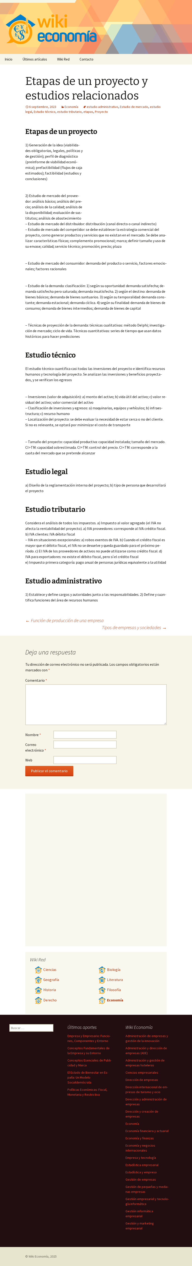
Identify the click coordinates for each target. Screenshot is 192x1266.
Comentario (36, 680)
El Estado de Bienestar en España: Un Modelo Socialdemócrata (87, 1077)
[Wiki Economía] (96, 27)
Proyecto (101, 112)
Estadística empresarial (142, 1165)
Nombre (33, 734)
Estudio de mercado (134, 107)
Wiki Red (63, 59)
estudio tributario (69, 112)
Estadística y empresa (141, 1172)
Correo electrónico (35, 747)
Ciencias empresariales (142, 1072)
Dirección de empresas (142, 1080)
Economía (71, 107)
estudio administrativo (102, 107)
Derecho (50, 1000)
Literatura (115, 979)
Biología (113, 969)
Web (28, 760)
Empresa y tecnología (141, 1158)
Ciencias (49, 969)
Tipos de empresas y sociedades (134, 627)
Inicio (8, 59)
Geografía (51, 979)
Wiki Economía (38, 1256)
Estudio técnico (44, 112)
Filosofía (114, 990)
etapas (88, 112)
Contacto (86, 59)
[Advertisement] (125, 177)
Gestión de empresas (141, 1179)
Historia (49, 990)
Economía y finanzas (140, 1138)
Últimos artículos (34, 59)
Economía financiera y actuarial (147, 1131)
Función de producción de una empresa (64, 620)
